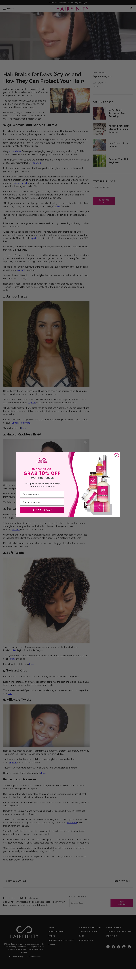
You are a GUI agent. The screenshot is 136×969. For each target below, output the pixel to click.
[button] (42, 510)
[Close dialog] (116, 455)
